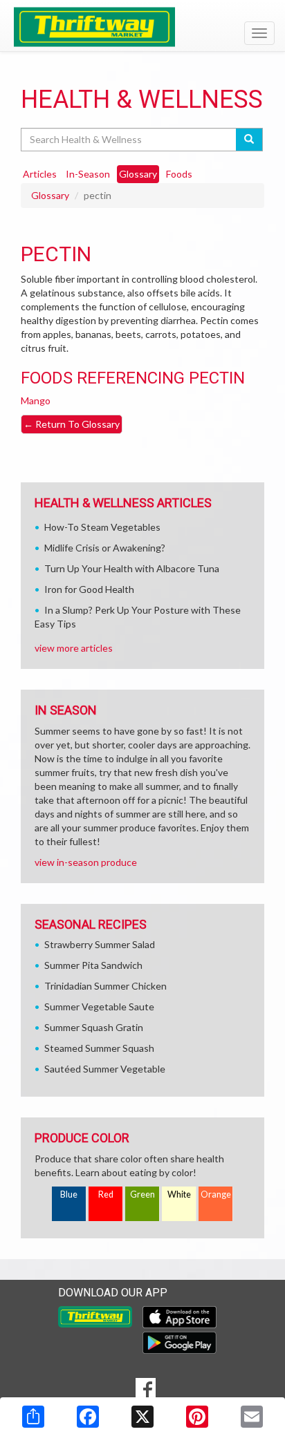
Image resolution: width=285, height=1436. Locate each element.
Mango (35, 400)
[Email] (252, 1416)
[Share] (33, 1416)
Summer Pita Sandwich (93, 965)
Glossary (50, 195)
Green (142, 1194)
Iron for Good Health (89, 589)
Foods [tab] (179, 174)
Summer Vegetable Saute (99, 1006)
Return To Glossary (72, 424)
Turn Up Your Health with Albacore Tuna (131, 568)
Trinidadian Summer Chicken (105, 986)
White (179, 1194)
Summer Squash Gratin (93, 1027)
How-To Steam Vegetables (102, 527)
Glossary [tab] (138, 174)
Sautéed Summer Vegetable (104, 1069)
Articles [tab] (40, 174)
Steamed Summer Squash (99, 1048)
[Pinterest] (197, 1416)
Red (105, 1194)
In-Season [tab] (88, 174)
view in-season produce (86, 862)
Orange (216, 1194)
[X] (142, 1416)
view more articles (74, 648)
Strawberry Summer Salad (99, 944)
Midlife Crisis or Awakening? (104, 548)
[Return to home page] (142, 27)
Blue (68, 1194)
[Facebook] (88, 1416)
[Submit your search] (249, 139)
